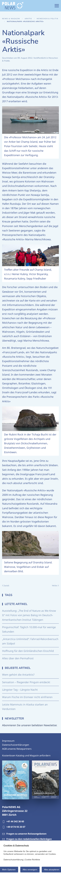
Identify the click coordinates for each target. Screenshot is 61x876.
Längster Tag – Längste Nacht (20, 689)
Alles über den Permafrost (18, 658)
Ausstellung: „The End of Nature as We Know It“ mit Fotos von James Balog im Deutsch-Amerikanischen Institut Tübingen (29, 615)
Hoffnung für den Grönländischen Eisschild (28, 651)
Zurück (6, 585)
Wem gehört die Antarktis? (18, 674)
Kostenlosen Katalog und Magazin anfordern (26, 755)
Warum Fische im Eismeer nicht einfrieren (27, 697)
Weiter (54, 585)
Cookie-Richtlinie (32, 859)
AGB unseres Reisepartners (16, 748)
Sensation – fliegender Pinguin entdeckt (26, 682)
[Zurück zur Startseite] (12, 5)
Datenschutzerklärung (13, 859)
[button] (57, 5)
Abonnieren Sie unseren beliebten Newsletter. (29, 725)
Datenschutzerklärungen (15, 744)
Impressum (8, 740)
